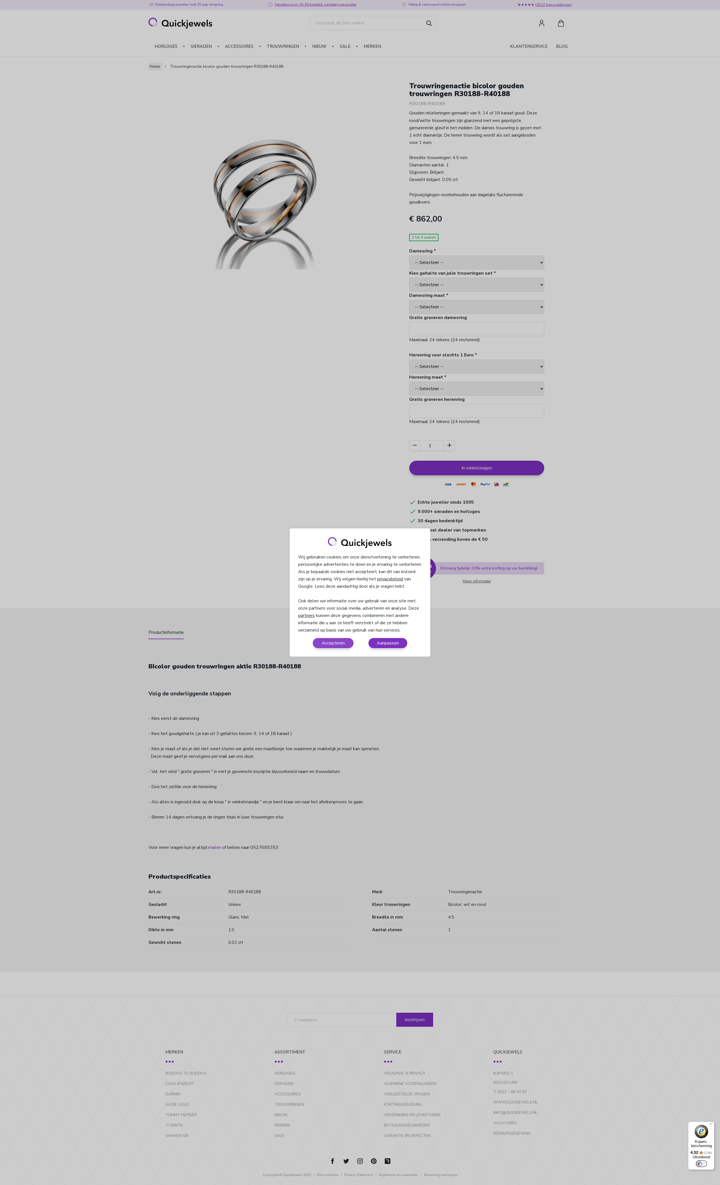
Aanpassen (388, 643)
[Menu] (711, 1125)
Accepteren (333, 643)
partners (306, 615)
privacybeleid (390, 579)
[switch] (701, 1163)
